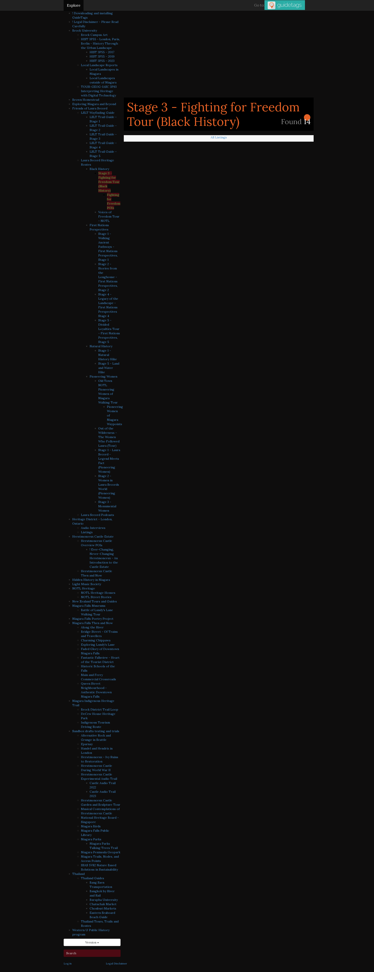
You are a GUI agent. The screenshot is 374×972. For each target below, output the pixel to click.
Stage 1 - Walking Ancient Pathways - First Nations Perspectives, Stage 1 (108, 247)
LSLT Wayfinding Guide (97, 113)
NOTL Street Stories (96, 597)
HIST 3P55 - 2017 (102, 52)
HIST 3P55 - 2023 (102, 61)
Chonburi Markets (103, 908)
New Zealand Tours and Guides (94, 601)
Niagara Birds (91, 826)
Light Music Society (86, 584)
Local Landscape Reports (99, 65)
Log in (68, 963)
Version (91, 942)
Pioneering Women (103, 376)
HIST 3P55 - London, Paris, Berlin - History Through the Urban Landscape (100, 43)
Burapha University (104, 900)
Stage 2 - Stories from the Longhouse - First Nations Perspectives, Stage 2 (108, 277)
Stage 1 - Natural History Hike (107, 355)
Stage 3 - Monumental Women (107, 506)
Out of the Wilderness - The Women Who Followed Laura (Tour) (108, 437)
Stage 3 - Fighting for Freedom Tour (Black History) (109, 181)
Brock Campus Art (94, 35)
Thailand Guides (92, 878)
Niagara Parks (91, 839)
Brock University (84, 30)
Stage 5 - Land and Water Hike (108, 368)
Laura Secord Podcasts (97, 515)
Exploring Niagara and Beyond (94, 104)
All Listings (219, 137)
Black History (99, 169)
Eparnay (87, 744)
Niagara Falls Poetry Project (92, 619)
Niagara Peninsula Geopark (100, 852)
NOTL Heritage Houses (98, 593)
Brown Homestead (85, 100)
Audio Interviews (93, 528)
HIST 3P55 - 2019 (102, 56)
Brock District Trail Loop (99, 709)
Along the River (92, 627)
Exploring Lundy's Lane (98, 645)
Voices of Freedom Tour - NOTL (108, 216)
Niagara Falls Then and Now (92, 623)
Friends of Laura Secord (89, 108)
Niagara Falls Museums (88, 606)
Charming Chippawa (95, 640)
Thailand (78, 874)
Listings (87, 532)
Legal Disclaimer (116, 963)
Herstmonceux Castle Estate (93, 536)
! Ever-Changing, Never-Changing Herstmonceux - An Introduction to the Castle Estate (104, 558)
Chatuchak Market (103, 904)
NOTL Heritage (83, 588)
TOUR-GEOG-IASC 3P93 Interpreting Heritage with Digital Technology (99, 91)
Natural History (101, 346)
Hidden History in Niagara (91, 580)
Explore (73, 5)
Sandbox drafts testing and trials (95, 731)
